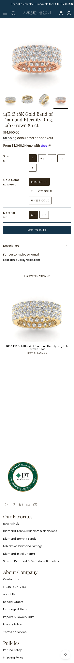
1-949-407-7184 (14, 587)
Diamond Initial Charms (19, 554)
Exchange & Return (16, 609)
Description (11, 246)
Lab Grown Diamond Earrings (22, 546)
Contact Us (11, 579)
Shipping (9, 138)
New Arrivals (11, 524)
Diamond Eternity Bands (19, 539)
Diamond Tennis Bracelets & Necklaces (30, 531)
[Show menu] (5, 13)
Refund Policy (12, 650)
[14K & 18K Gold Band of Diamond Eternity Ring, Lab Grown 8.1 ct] (37, 312)
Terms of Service (15, 632)
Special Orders (13, 602)
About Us (9, 594)
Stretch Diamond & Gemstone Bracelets (31, 561)
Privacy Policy (12, 624)
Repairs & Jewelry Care (19, 617)
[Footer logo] (23, 476)
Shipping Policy (13, 657)
